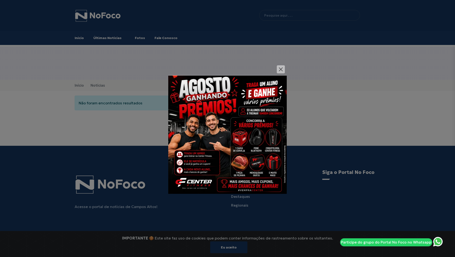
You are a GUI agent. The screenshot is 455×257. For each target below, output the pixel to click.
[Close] (281, 69)
